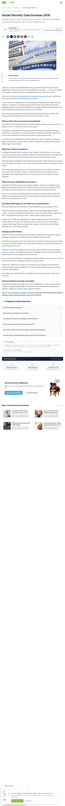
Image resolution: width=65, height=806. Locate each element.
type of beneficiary (52, 124)
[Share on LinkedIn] (14, 36)
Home (3, 7)
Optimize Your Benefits (13, 393)
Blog (9, 7)
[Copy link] (28, 36)
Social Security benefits (24, 185)
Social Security (16, 7)
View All (59, 405)
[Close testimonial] (25, 786)
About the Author (13, 31)
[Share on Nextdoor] (18, 36)
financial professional (44, 273)
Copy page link (17, 350)
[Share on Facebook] (7, 36)
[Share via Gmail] (21, 36)
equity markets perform (50, 172)
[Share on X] (11, 36)
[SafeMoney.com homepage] (8, 2)
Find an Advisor (33, 393)
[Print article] (32, 36)
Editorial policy (30, 351)
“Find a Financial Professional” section (20, 293)
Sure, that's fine (17, 800)
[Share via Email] (25, 36)
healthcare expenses (8, 252)
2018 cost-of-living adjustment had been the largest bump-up (30, 96)
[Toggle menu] (61, 2)
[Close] (56, 793)
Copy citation (8, 350)
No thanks (28, 800)
